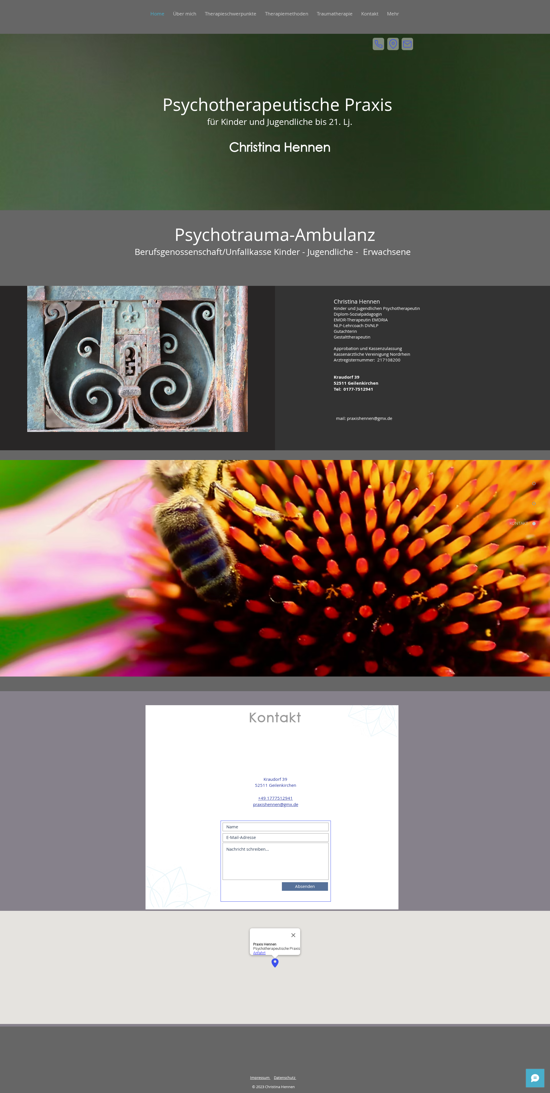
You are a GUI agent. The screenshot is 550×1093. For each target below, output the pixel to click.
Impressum (260, 1077)
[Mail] (407, 44)
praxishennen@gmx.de (369, 418)
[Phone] (378, 44)
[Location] (393, 44)
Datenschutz (285, 1077)
